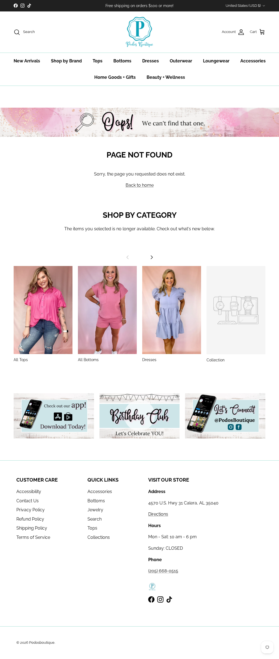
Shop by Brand (66, 61)
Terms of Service (33, 537)
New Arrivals (27, 61)
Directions (158, 514)
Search (94, 519)
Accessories (253, 61)
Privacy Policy (30, 509)
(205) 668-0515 (163, 570)
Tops (97, 61)
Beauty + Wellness (166, 77)
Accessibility (28, 491)
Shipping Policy (31, 528)
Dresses (150, 61)
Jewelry (95, 509)
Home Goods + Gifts (115, 77)
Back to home (140, 185)
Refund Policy (30, 519)
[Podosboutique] (139, 32)
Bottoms (122, 61)
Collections (98, 537)
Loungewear (216, 61)
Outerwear (181, 61)
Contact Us (27, 500)
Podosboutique (41, 642)
